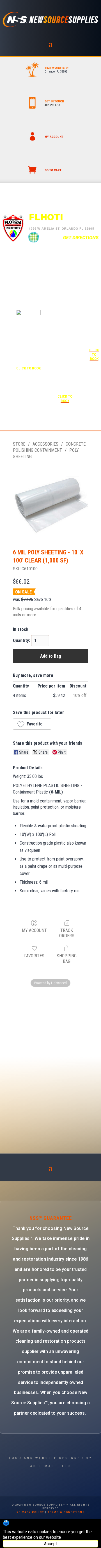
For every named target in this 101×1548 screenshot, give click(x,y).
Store (19, 444)
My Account (34, 930)
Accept (50, 1543)
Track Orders (66, 933)
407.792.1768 (52, 105)
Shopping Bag (67, 958)
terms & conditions (66, 1512)
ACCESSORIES (45, 444)
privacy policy (30, 1512)
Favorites (34, 955)
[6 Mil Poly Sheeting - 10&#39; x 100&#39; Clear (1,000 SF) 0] (50, 502)
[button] (32, 724)
